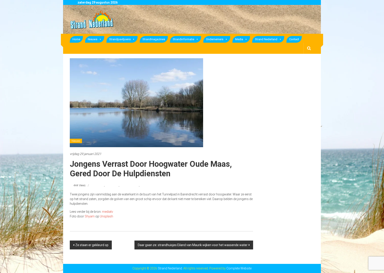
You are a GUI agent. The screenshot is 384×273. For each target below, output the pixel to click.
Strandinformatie (183, 39)
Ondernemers (214, 39)
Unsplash (106, 216)
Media (239, 39)
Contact (294, 39)
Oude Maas (112, 185)
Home (76, 39)
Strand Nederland (266, 39)
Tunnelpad (146, 185)
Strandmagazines (153, 39)
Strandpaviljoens (120, 39)
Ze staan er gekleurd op (91, 245)
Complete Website (239, 268)
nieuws (100, 185)
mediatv (107, 211)
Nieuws (92, 39)
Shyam (90, 216)
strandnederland (129, 185)
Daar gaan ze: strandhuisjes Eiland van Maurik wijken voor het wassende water (193, 245)
